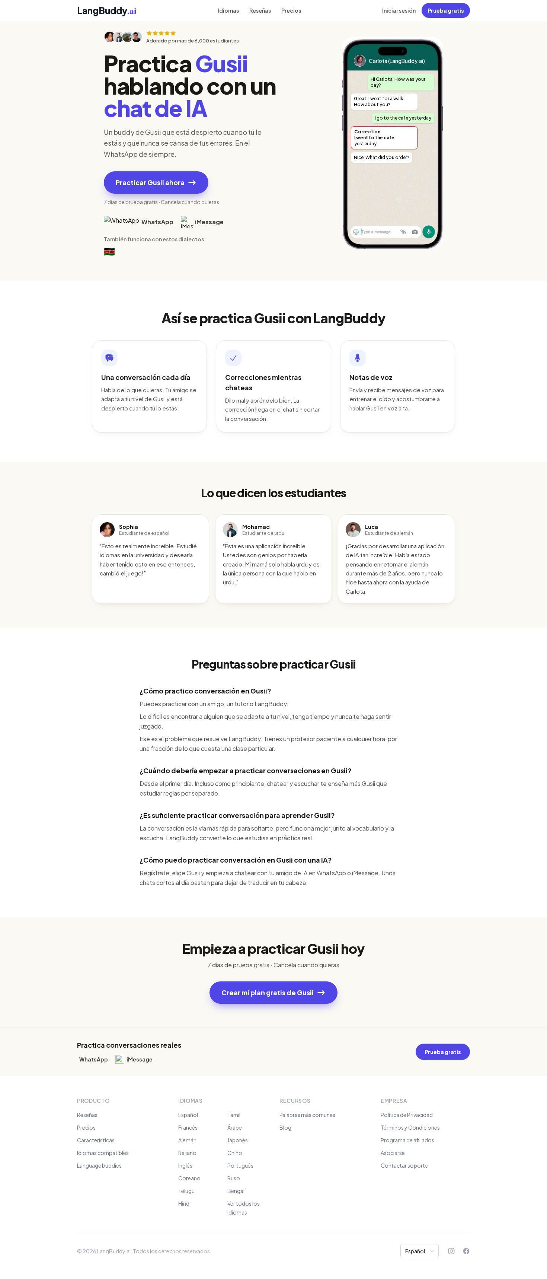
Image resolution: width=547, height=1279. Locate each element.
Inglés (185, 1165)
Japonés (237, 1140)
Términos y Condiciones (410, 1127)
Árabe (234, 1127)
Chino (234, 1152)
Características (96, 1140)
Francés (188, 1127)
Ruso (233, 1178)
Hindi (184, 1203)
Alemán (187, 1140)
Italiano (187, 1152)
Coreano (189, 1178)
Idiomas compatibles (103, 1152)
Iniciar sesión (399, 10)
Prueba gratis (446, 10)
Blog (285, 1127)
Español (188, 1114)
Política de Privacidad (407, 1114)
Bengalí (236, 1190)
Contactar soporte (404, 1165)
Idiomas (228, 10)
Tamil (233, 1114)
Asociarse (393, 1152)
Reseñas (260, 10)
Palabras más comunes (307, 1114)
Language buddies (99, 1165)
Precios (291, 10)
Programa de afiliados (407, 1140)
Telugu (186, 1190)
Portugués (240, 1165)
